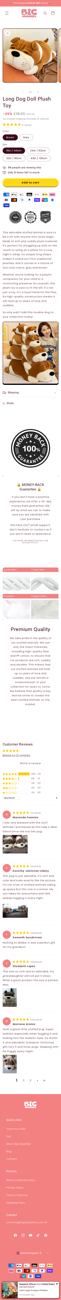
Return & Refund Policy (20, 1180)
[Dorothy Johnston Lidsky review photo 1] (15, 911)
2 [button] (24, 1080)
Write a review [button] (30, 763)
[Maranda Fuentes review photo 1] (15, 844)
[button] (7, 13)
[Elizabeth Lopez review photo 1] (10, 997)
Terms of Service (17, 1195)
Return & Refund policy (44, 1283)
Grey (26, 137)
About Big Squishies (18, 1143)
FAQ (8, 1136)
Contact (11, 1158)
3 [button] (30, 1080)
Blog (9, 1151)
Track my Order (15, 1129)
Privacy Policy (14, 1187)
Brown (10, 137)
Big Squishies (21, 1283)
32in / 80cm (14, 158)
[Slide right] (37, 92)
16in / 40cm (13, 150)
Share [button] (10, 403)
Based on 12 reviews (16, 755)
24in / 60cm (38, 150)
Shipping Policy (15, 1202)
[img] (21, 813)
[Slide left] (23, 92)
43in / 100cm (38, 158)
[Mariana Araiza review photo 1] (10, 1064)
